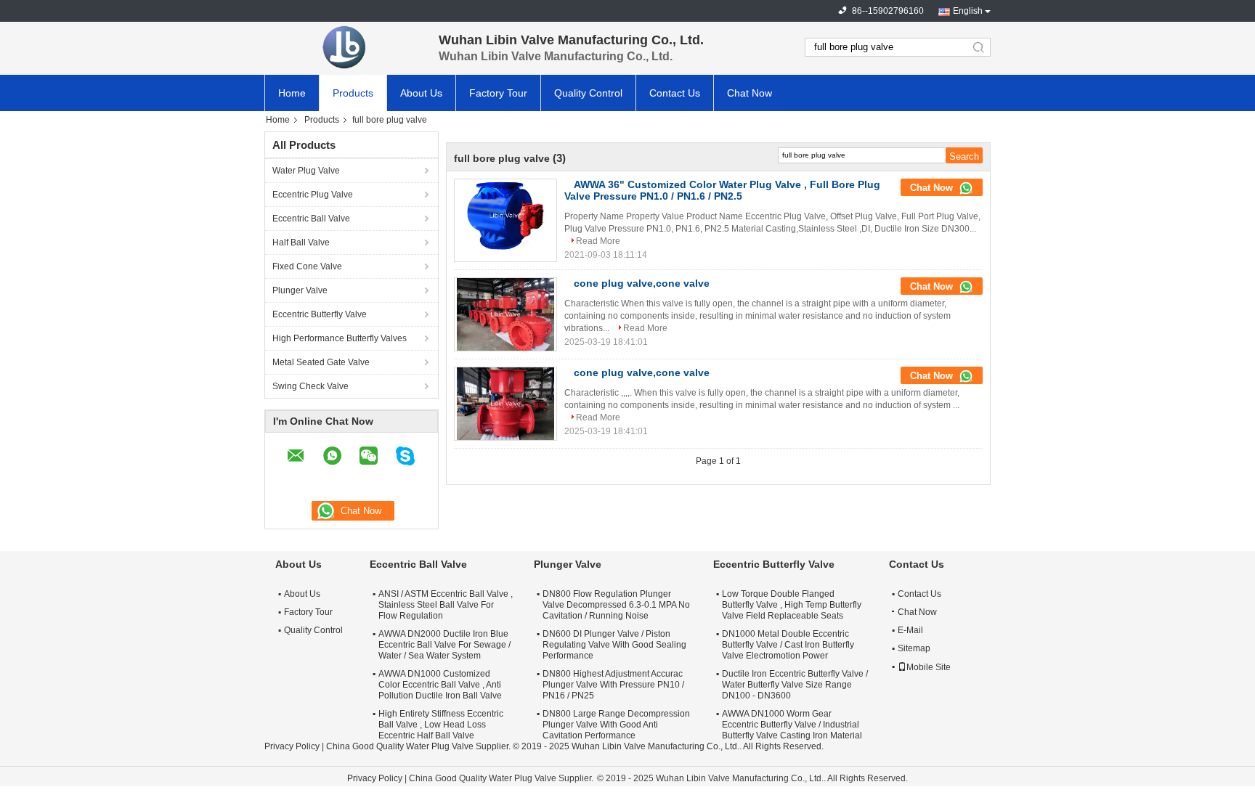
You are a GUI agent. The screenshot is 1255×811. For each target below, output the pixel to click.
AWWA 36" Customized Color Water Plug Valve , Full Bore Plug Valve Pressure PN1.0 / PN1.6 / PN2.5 (722, 190)
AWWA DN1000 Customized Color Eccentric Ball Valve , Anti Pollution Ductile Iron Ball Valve (440, 685)
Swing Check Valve (310, 386)
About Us (421, 93)
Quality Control (588, 93)
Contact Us (674, 93)
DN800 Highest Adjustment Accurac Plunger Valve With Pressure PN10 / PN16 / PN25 (613, 685)
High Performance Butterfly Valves (339, 338)
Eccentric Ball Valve (311, 218)
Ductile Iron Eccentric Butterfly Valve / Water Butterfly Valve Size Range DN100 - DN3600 (795, 685)
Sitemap (914, 648)
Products (353, 93)
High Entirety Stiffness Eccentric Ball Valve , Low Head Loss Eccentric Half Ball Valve (440, 725)
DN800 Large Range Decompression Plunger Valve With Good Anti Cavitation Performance (616, 725)
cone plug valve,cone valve (642, 283)
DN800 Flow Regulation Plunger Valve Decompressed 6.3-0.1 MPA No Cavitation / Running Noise (616, 605)
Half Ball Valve (301, 242)
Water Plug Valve (306, 171)
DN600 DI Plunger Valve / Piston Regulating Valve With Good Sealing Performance (614, 645)
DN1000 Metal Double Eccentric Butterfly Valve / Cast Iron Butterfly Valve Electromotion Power (788, 645)
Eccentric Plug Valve (312, 194)
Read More (598, 241)
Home (292, 93)
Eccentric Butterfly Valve (319, 314)
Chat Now (749, 93)
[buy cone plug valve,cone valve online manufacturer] (505, 314)
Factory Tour (498, 93)
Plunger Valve (300, 290)
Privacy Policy (292, 746)
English (968, 11)
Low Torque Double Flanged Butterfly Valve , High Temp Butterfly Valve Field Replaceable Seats (791, 605)
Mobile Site (928, 667)
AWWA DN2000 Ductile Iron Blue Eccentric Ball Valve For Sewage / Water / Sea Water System (444, 645)
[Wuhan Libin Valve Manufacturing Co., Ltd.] (344, 47)
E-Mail (910, 630)
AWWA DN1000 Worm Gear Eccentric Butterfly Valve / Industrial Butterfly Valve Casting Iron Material (792, 725)
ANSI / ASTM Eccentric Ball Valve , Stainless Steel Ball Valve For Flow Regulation (445, 605)
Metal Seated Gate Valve (321, 362)
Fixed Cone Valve (307, 266)
